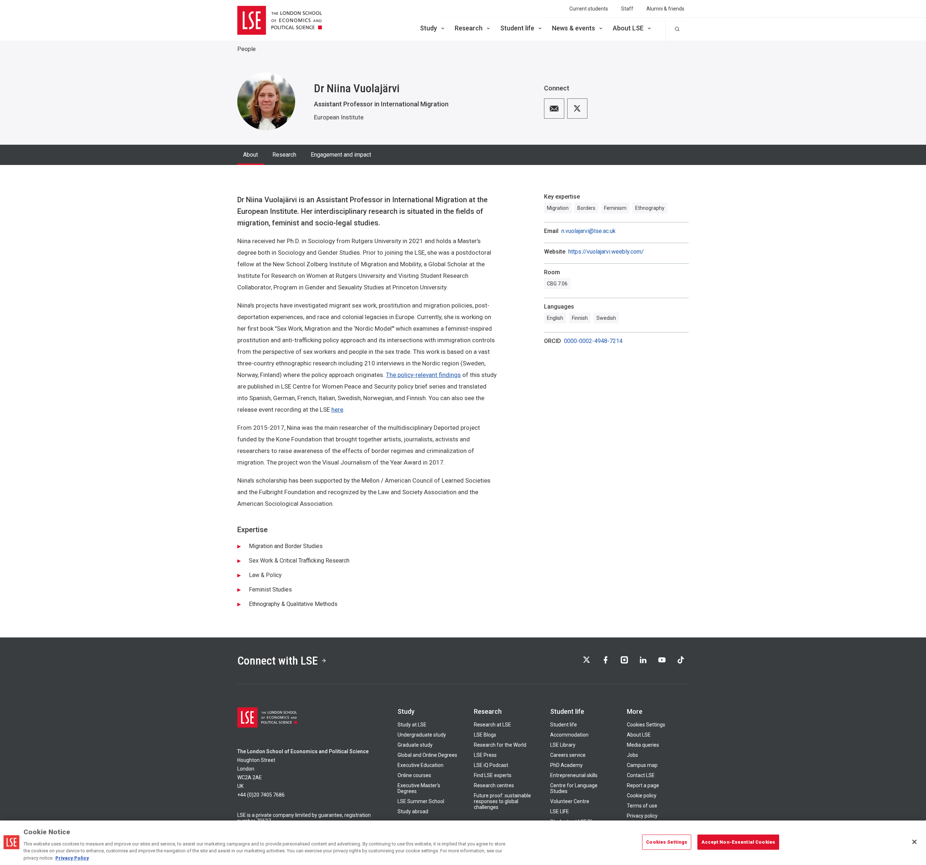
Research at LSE (492, 725)
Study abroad (413, 811)
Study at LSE (412, 725)
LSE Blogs (485, 735)
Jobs (632, 755)
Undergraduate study (422, 735)
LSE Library (562, 745)
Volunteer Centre (569, 801)
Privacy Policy (72, 857)
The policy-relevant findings (423, 374)
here (337, 409)
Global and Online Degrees (427, 755)
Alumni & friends (665, 9)
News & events (573, 28)
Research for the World (500, 745)
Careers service (568, 755)
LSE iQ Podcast (491, 765)
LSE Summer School (421, 801)
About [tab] (250, 154)
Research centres (494, 785)
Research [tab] (284, 154)
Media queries (643, 745)
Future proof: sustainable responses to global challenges (502, 801)
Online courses (414, 775)
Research (469, 28)
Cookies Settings (646, 725)
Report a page (643, 785)
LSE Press (485, 755)
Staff (627, 9)
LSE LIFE (559, 811)
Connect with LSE (277, 660)
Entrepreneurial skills (574, 775)
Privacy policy (642, 816)
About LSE (628, 28)
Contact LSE (641, 775)
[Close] (914, 842)
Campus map (642, 765)
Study (428, 28)
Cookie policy (642, 795)
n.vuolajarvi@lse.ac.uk (588, 231)
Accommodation (569, 735)
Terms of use (642, 806)
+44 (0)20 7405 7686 (261, 795)
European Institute (339, 117)
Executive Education (420, 765)
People (246, 49)
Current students (588, 9)
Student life (517, 28)
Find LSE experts (492, 775)
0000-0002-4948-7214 (593, 341)
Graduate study (415, 745)
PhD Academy (566, 765)
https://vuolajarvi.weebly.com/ (606, 252)
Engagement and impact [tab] (341, 154)
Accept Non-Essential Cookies (738, 842)
